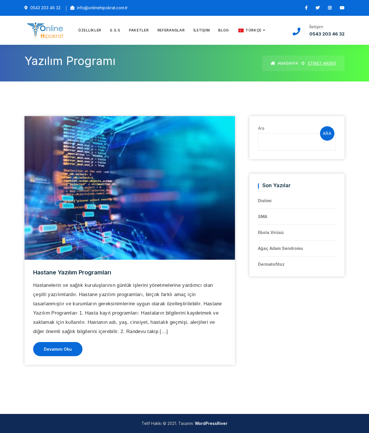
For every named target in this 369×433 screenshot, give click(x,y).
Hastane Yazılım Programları (72, 272)
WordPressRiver (211, 423)
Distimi (265, 200)
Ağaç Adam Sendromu (280, 248)
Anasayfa (287, 63)
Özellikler (89, 30)
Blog (223, 30)
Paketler (139, 30)
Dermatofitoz (271, 264)
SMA (262, 216)
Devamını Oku (58, 349)
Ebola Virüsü (271, 232)
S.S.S (115, 30)
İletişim (201, 30)
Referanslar (171, 30)
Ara (261, 128)
